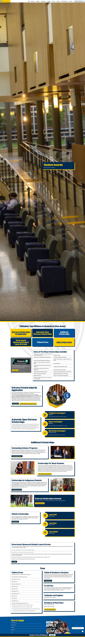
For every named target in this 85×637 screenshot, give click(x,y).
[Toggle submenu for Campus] (60, 1)
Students (48, 1)
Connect (70, 1)
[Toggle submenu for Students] (51, 1)
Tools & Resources (64, 1)
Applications (43, 1)
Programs (32, 1)
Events (53, 1)
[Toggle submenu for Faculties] (40, 1)
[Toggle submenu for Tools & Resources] (68, 1)
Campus (58, 1)
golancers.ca (20, 518)
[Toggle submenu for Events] (55, 1)
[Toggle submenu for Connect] (72, 1)
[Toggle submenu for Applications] (46, 1)
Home (29, 1)
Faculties (37, 1)
